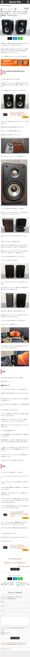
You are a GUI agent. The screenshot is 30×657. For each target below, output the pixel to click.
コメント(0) (15, 569)
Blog (5, 5)
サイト (2, 610)
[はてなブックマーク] (15, 38)
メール (3, 606)
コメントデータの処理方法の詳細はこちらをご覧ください (13, 644)
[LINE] (20, 38)
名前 (2, 601)
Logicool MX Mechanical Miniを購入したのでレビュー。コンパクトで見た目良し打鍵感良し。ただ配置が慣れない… (8, 584)
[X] (27, 1)
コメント (3, 615)
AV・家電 (9, 5)
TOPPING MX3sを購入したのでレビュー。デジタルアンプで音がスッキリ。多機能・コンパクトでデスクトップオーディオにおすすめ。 (21, 584)
